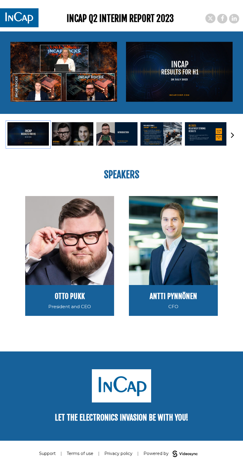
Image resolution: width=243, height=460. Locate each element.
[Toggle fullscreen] (228, 46)
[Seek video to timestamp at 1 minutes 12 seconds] (161, 134)
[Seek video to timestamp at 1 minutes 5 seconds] (72, 134)
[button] (210, 18)
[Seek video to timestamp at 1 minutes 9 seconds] (117, 134)
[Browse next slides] (232, 134)
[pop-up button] (99, 92)
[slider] (63, 84)
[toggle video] (90, 92)
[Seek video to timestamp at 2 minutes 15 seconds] (205, 134)
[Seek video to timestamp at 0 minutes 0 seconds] (28, 134)
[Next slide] (228, 72)
